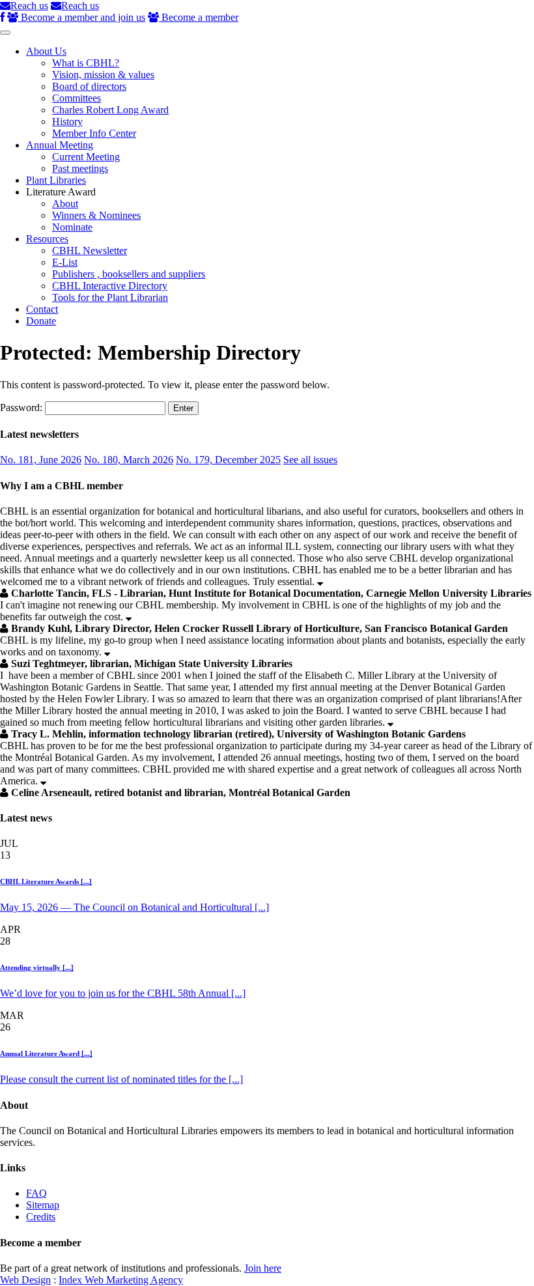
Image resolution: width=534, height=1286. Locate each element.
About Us (46, 51)
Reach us (29, 5)
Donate (41, 320)
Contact (42, 309)
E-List (64, 262)
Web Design (25, 1279)
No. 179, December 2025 (228, 459)
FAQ (36, 1193)
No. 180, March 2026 (128, 459)
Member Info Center (94, 133)
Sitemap (42, 1204)
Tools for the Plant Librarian (110, 297)
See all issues (310, 459)
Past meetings (80, 168)
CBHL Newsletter (89, 250)
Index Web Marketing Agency (121, 1279)
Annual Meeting (59, 144)
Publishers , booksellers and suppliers (128, 273)
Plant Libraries (56, 180)
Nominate (72, 227)
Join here (262, 1268)
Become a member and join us (81, 17)
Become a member (198, 17)
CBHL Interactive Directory (109, 285)
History (67, 121)
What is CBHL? (85, 62)
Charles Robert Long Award (110, 109)
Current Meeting (86, 156)
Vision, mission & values (103, 74)
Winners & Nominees (96, 215)
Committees (76, 98)
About (65, 203)
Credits (40, 1216)
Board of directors (89, 86)
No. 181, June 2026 (40, 459)
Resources (47, 238)
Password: (22, 407)
